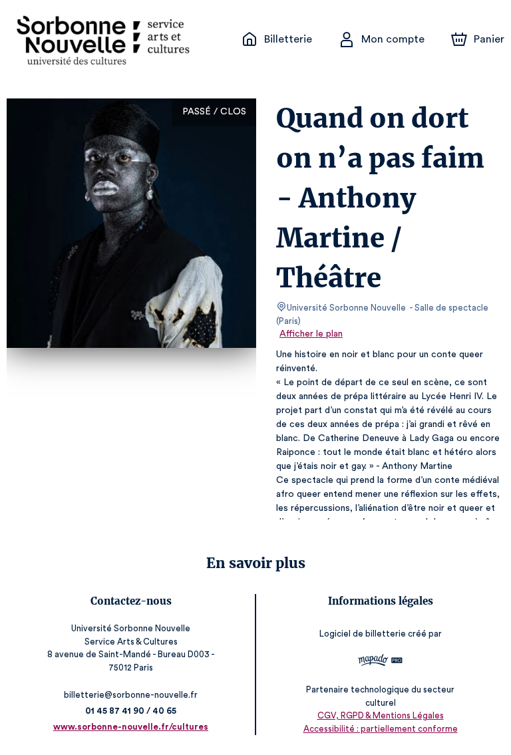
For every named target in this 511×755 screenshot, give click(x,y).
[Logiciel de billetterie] (380, 662)
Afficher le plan (311, 334)
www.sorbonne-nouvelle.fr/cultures (130, 726)
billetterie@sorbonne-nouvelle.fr (131, 694)
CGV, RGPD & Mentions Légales (380, 715)
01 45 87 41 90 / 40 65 (130, 710)
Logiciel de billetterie (362, 633)
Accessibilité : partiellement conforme (380, 728)
